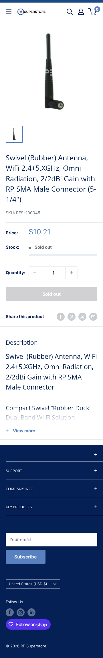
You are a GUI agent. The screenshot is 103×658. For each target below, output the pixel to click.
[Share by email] (93, 316)
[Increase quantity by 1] (72, 273)
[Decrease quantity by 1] (35, 273)
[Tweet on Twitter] (82, 316)
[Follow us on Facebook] (10, 612)
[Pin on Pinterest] (72, 316)
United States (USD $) (28, 584)
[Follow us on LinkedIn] (31, 612)
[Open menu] (8, 11)
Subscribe (25, 557)
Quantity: (15, 272)
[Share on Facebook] (61, 316)
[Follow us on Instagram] (21, 612)
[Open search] (70, 12)
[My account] (81, 12)
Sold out (51, 294)
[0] (92, 11)
